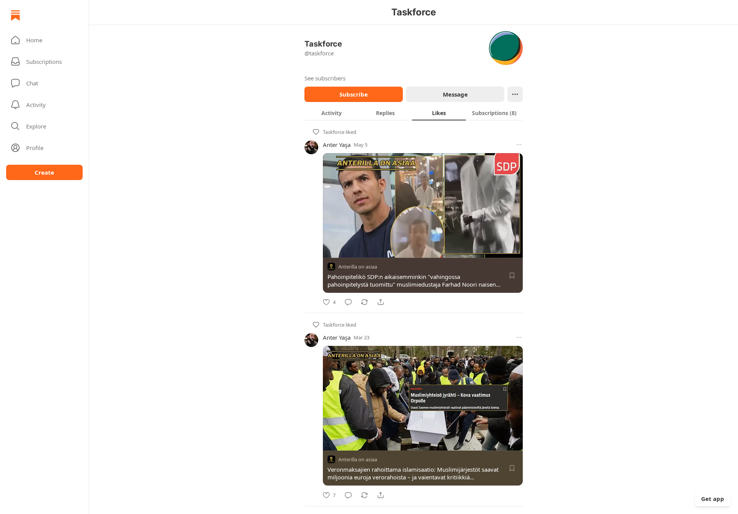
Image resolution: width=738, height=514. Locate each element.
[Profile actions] (515, 94)
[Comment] (348, 302)
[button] (44, 40)
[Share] (380, 302)
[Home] (15, 15)
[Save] (512, 275)
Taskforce (333, 131)
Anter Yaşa (337, 145)
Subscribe (353, 94)
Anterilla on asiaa (357, 266)
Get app (712, 498)
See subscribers (325, 78)
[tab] (331, 112)
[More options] (519, 145)
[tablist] (413, 112)
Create (44, 172)
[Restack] (364, 302)
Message (455, 94)
